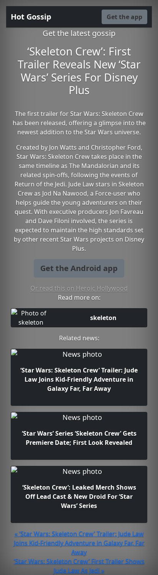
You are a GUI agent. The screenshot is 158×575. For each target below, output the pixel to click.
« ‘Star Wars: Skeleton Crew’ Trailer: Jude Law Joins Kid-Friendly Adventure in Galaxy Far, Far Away (79, 542)
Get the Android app (79, 268)
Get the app (124, 17)
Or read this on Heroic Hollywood (79, 288)
